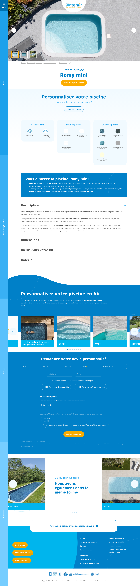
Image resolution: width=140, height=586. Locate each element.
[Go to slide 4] (72, 349)
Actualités (84, 556)
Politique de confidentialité (74, 581)
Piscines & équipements (88, 542)
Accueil (82, 538)
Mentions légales (61, 581)
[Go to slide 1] (67, 349)
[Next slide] (133, 30)
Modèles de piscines (116, 543)
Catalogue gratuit (21, 560)
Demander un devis (74, 109)
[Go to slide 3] (70, 349)
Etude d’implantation (22, 553)
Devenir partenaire (87, 559)
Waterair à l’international (89, 563)
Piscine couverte (115, 547)
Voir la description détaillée (74, 83)
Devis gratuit (20, 545)
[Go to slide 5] (74, 349)
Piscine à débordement (117, 550)
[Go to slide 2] (69, 349)
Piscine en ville (114, 553)
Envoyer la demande (73, 434)
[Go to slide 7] (78, 349)
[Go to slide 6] (76, 349)
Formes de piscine (115, 539)
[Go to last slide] (13, 30)
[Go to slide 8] (80, 349)
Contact (83, 546)
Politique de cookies (88, 581)
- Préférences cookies (101, 581)
